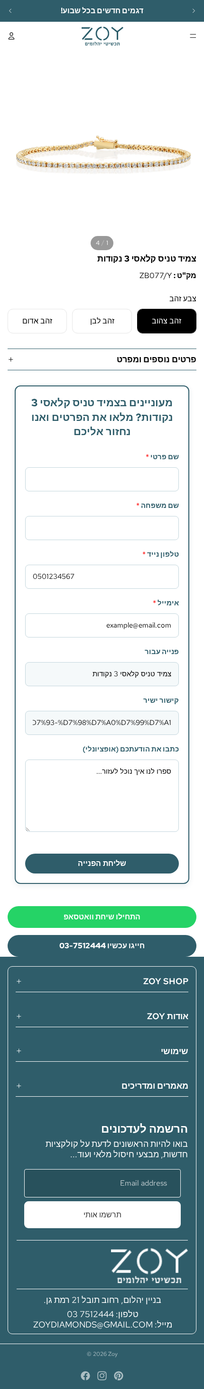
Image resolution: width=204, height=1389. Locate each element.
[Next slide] (193, 10)
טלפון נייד (160, 554)
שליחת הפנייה (102, 863)
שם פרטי (162, 457)
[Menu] (193, 36)
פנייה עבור (162, 651)
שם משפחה (157, 505)
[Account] (11, 36)
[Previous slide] (10, 10)
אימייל (166, 603)
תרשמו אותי (102, 1214)
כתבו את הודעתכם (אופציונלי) (131, 749)
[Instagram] (102, 1375)
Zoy (113, 1354)
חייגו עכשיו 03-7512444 (102, 946)
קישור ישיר (161, 700)
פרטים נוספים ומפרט (156, 359)
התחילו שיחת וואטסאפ (102, 917)
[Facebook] (85, 1375)
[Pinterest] (118, 1375)
